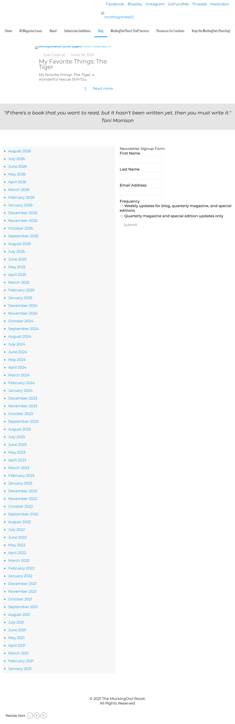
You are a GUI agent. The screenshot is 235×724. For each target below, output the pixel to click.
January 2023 (20, 483)
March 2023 (18, 468)
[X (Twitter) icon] (115, 711)
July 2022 (16, 529)
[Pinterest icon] (119, 711)
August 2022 (19, 522)
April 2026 (17, 182)
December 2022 (22, 491)
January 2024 (20, 390)
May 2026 (17, 174)
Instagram (155, 4)
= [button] (43, 715)
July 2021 (16, 622)
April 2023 (17, 460)
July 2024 (16, 344)
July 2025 (16, 251)
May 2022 (16, 545)
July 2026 (16, 159)
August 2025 (19, 244)
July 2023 (16, 437)
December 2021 (22, 583)
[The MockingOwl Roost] (117, 16)
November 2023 (22, 406)
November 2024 (23, 313)
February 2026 (21, 197)
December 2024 (23, 305)
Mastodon (219, 4)
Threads (199, 4)
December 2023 (22, 398)
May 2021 (16, 638)
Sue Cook (52, 55)
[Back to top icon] (117, 691)
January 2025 (20, 298)
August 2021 (19, 614)
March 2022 (18, 560)
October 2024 (20, 321)
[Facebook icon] (111, 711)
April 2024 (17, 367)
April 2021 (16, 645)
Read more (103, 88)
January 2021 (20, 668)
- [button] (30, 715)
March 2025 (18, 282)
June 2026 (17, 166)
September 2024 (23, 328)
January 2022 (20, 576)
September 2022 (23, 514)
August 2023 (19, 429)
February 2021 (21, 661)
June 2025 (17, 259)
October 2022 (20, 506)
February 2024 (21, 383)
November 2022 (22, 498)
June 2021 (17, 630)
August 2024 (19, 336)
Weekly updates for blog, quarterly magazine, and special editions (176, 208)
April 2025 (17, 274)
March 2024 (19, 375)
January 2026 (20, 205)
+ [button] (37, 715)
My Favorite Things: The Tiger (73, 64)
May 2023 (16, 452)
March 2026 (19, 189)
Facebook (115, 4)
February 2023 (21, 475)
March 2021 (18, 653)
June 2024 (17, 352)
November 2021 (22, 591)
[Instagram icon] (123, 711)
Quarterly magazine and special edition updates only (173, 216)
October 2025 (20, 228)
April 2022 (17, 553)
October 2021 (20, 599)
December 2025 (22, 213)
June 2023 (17, 444)
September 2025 (23, 236)
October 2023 (20, 413)
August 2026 (19, 151)
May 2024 (17, 359)
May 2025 (16, 267)
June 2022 (17, 537)
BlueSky (135, 4)
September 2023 (23, 421)
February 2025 (21, 290)
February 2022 (21, 568)
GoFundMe (178, 4)
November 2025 (22, 220)
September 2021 (23, 607)
